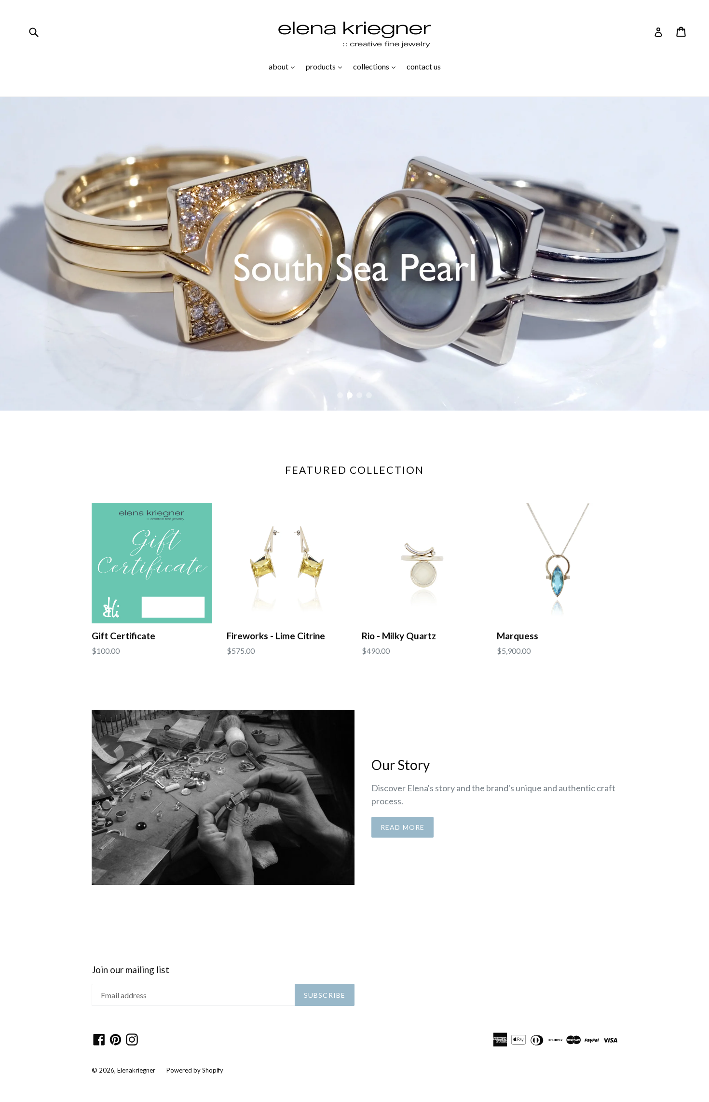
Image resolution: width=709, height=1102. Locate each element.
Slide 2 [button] (350, 395)
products (326, 66)
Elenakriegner (136, 1070)
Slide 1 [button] (340, 395)
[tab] (340, 395)
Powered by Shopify (194, 1070)
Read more (402, 827)
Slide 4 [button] (369, 395)
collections (376, 66)
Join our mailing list (130, 969)
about (284, 66)
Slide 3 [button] (359, 395)
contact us (424, 66)
